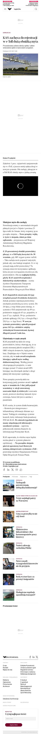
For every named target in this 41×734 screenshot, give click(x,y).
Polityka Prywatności (27, 665)
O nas (5, 665)
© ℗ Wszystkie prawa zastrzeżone (14, 464)
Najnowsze (23, 476)
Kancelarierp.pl (25, 688)
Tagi (30, 476)
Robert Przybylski (9, 158)
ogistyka (17, 9)
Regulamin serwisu (26, 670)
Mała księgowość (26, 686)
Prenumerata (7, 684)
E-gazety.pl (24, 682)
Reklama (6, 680)
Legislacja (6, 32)
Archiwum (6, 686)
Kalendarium (24, 702)
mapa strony (7, 702)
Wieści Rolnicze (25, 690)
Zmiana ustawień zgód (28, 668)
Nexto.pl (23, 684)
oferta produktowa (9, 705)
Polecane (15, 476)
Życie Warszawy (25, 692)
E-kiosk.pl (23, 680)
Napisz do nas (7, 670)
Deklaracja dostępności (28, 674)
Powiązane (6, 476)
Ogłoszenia (7, 682)
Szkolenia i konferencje (10, 699)
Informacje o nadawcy (27, 672)
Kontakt (5, 668)
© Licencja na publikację (11, 462)
